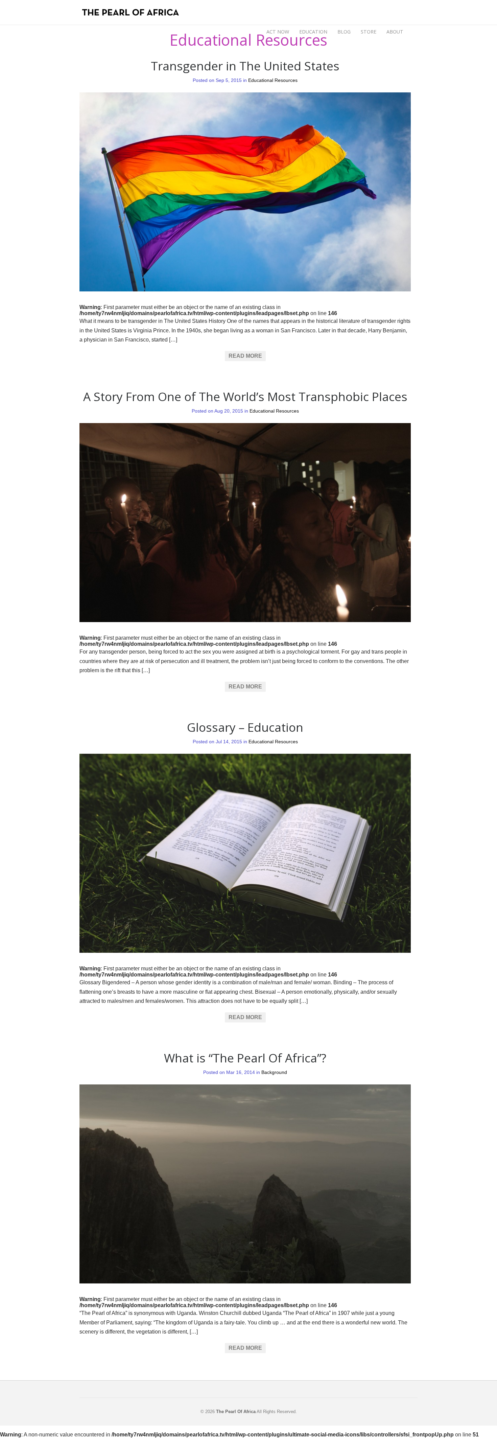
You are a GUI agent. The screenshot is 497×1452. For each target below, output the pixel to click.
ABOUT (394, 31)
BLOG (344, 31)
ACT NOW (277, 31)
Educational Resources (273, 80)
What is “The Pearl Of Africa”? (245, 1058)
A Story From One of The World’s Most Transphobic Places (245, 396)
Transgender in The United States (245, 66)
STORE (368, 31)
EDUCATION (313, 31)
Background (274, 1072)
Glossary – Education (245, 727)
